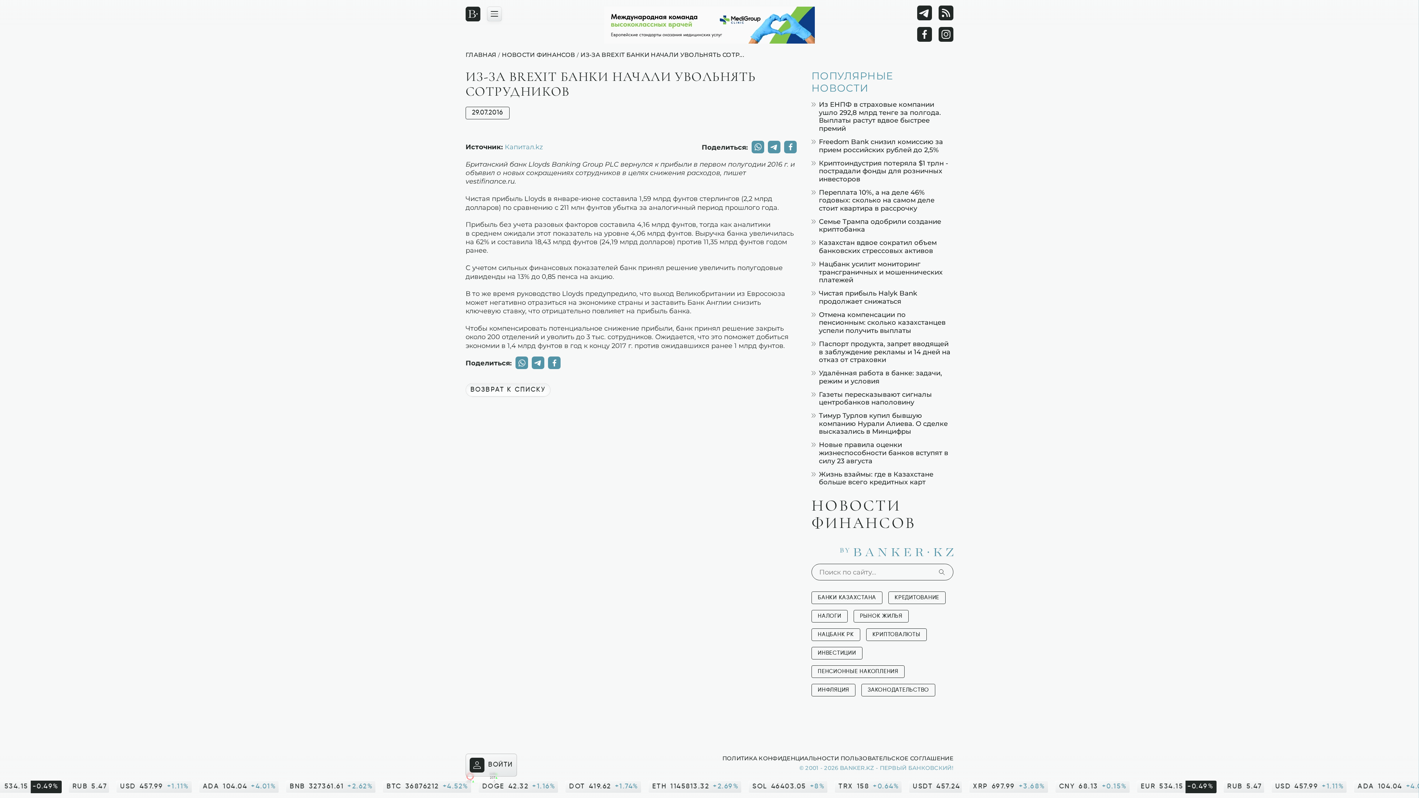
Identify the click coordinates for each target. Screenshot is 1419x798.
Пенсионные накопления (858, 671)
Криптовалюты (896, 634)
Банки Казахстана (847, 597)
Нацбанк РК (836, 634)
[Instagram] (946, 34)
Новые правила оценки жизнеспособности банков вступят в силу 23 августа (883, 452)
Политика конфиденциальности (780, 758)
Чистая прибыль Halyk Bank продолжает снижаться (868, 297)
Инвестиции (837, 653)
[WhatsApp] (758, 147)
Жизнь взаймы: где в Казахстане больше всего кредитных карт (876, 478)
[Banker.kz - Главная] (473, 14)
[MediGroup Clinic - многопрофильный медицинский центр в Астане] (709, 25)
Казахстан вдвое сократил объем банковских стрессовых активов (878, 247)
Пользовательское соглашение (897, 758)
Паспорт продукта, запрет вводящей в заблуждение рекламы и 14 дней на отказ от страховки (884, 352)
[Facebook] (924, 34)
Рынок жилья (881, 616)
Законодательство (898, 690)
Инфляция (833, 690)
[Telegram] (924, 13)
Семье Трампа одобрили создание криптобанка (880, 225)
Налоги (829, 616)
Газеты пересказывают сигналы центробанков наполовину (875, 398)
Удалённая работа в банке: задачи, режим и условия (880, 377)
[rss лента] (946, 13)
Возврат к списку (508, 389)
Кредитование (917, 597)
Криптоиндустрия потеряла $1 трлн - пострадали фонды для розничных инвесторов (883, 171)
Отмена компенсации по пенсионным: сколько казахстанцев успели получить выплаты (882, 322)
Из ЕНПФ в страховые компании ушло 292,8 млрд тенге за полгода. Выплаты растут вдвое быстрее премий (880, 116)
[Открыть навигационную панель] (494, 14)
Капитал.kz (524, 147)
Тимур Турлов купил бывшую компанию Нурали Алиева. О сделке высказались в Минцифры (883, 423)
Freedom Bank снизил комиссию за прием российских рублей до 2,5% (881, 146)
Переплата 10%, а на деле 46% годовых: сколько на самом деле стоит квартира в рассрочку (877, 200)
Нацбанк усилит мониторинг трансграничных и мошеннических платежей (881, 272)
